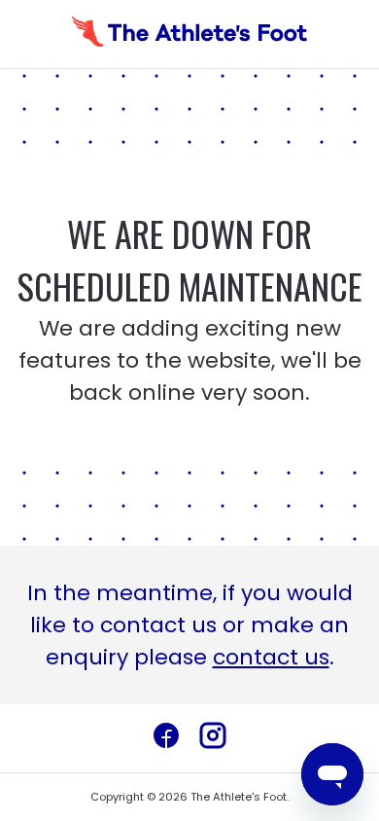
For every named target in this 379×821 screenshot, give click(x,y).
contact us (271, 657)
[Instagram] (212, 738)
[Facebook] (166, 738)
